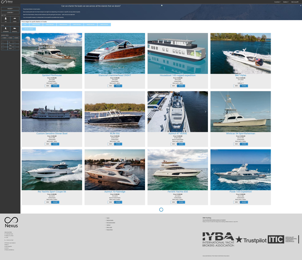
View (47, 85)
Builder (10, 8)
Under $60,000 (50, 24)
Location (9, 12)
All (25, 24)
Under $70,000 (36, 24)
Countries (277, 2)
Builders (285, 2)
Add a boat (294, 2)
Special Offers (28, 29)
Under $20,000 (104, 24)
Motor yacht (109, 227)
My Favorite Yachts (111, 222)
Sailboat (108, 225)
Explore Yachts (110, 220)
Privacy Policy (110, 229)
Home (108, 218)
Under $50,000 (63, 24)
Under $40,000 (77, 24)
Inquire (55, 85)
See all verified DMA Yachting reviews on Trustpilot (214, 220)
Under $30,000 (90, 24)
